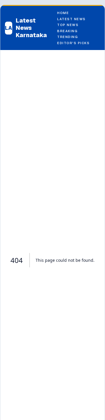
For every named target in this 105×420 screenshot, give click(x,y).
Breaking (67, 31)
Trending (67, 37)
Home (63, 13)
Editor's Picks (73, 43)
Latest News (71, 19)
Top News (67, 25)
